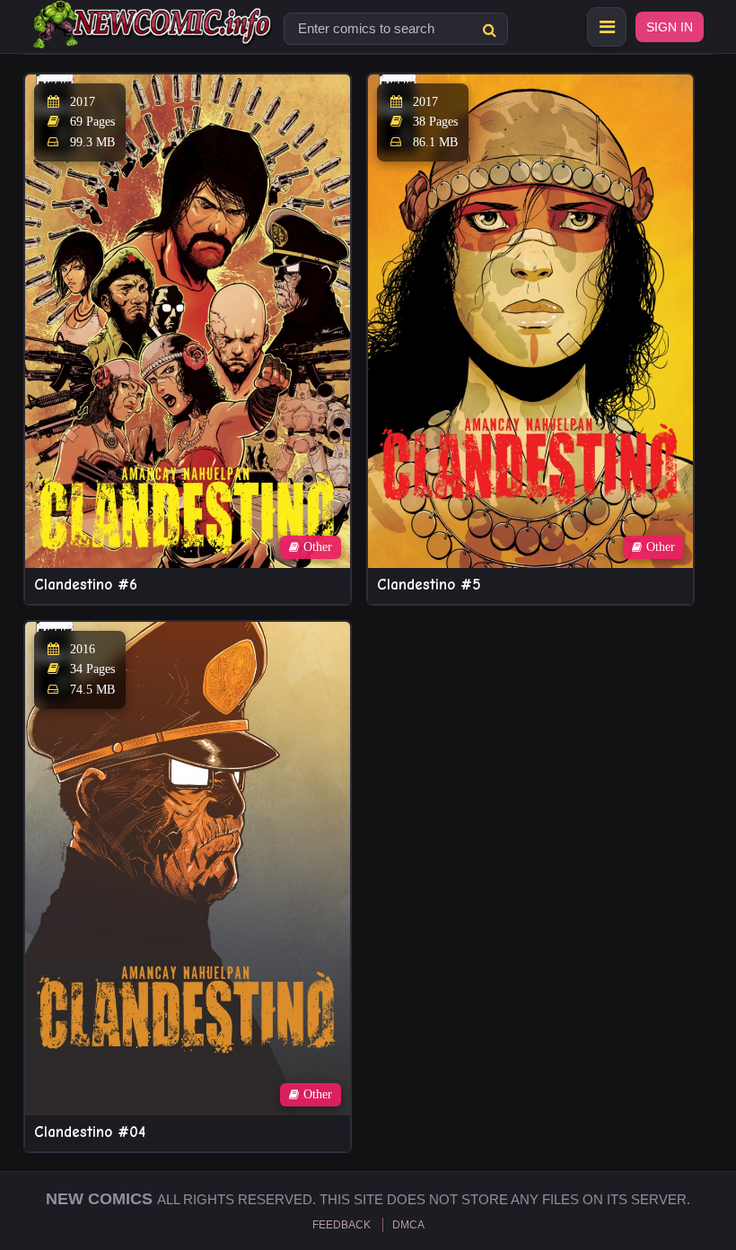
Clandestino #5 (429, 584)
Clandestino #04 (89, 1132)
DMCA (408, 1225)
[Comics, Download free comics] (153, 36)
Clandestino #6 (85, 584)
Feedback (341, 1225)
